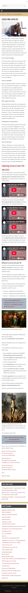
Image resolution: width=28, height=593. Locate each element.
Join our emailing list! (7, 533)
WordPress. (20, 591)
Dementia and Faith (6, 521)
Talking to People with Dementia (9, 514)
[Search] (24, 6)
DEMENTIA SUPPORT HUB (8, 510)
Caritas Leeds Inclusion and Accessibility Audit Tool (14, 558)
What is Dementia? (6, 512)
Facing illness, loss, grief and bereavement (12, 528)
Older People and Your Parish (9, 561)
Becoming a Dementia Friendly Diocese (11, 570)
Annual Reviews (5, 565)
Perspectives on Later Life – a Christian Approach (13, 540)
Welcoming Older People (7, 556)
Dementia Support (6, 517)
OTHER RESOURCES (7, 552)
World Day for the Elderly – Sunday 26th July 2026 (14, 497)
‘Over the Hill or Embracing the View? (11, 538)
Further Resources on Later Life (9, 547)
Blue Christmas (5, 554)
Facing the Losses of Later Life (9, 573)
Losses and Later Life (7, 544)
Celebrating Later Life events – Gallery (11, 542)
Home (3, 14)
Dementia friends (6, 519)
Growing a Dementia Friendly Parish (10, 563)
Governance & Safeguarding (8, 568)
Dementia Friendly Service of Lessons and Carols (14, 526)
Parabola (13, 591)
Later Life (9, 14)
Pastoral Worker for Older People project (11, 575)
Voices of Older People (7, 549)
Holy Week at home (6, 531)
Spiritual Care (5, 578)
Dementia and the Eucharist (8, 524)
